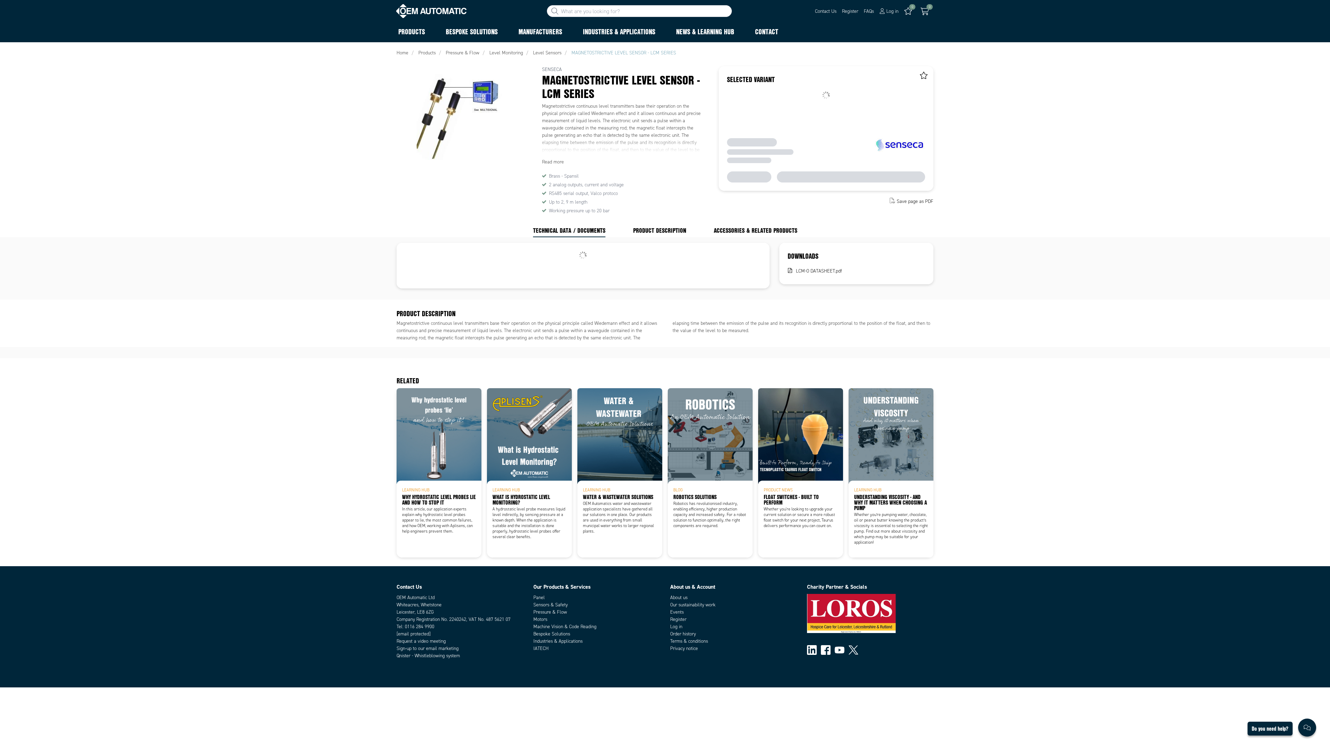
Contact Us (825, 11)
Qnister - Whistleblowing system (428, 656)
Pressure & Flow (550, 612)
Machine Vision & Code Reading (564, 627)
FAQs (869, 11)
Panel (539, 597)
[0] (925, 11)
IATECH (541, 648)
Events (677, 612)
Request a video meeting (421, 641)
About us (679, 597)
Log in (676, 627)
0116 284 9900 (419, 627)
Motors (540, 619)
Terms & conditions (689, 641)
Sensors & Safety (550, 605)
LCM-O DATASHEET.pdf (819, 271)
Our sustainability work (693, 605)
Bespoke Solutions (551, 634)
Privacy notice (684, 648)
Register (850, 11)
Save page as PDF (915, 201)
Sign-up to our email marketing (428, 648)
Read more (553, 162)
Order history (683, 634)
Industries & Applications (558, 641)
